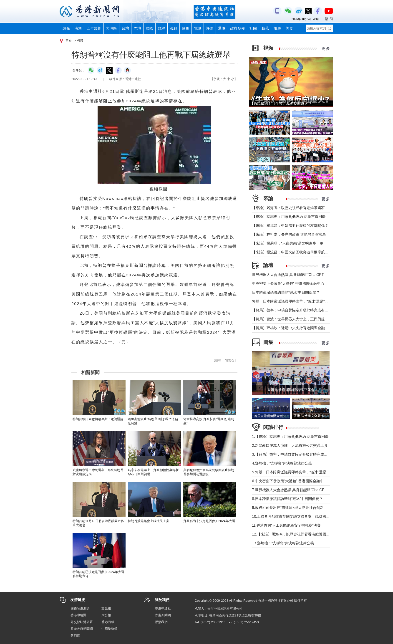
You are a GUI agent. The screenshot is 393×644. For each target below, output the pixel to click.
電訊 (197, 28)
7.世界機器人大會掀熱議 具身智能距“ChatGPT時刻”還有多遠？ (302, 490)
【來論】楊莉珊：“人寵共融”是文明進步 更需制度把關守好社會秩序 (307, 243)
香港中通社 (163, 608)
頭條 (66, 28)
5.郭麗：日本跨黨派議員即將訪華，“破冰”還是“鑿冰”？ (296, 472)
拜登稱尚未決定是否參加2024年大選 (209, 521)
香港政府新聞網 (82, 629)
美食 (289, 28)
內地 (137, 28)
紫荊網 (75, 635)
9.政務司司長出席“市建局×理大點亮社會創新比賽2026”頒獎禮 (301, 508)
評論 (209, 28)
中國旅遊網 (109, 629)
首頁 (69, 40)
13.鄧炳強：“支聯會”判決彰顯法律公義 (283, 543)
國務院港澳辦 (80, 608)
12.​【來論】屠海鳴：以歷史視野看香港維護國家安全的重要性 (302, 534)
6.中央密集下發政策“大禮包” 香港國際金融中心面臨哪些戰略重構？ (306, 481)
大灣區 (111, 28)
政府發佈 (237, 28)
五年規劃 (94, 28)
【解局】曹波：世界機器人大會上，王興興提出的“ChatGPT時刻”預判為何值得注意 (319, 319)
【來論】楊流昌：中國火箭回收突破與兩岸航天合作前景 (297, 252)
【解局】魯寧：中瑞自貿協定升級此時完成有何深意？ (295, 310)
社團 (253, 28)
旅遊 (277, 28)
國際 (149, 28)
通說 (221, 28)
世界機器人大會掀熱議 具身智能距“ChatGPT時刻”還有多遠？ (301, 275)
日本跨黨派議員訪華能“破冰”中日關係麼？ (286, 292)
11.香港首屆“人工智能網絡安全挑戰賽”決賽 (286, 525)
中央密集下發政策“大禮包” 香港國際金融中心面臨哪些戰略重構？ (304, 283)
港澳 (78, 28)
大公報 (106, 615)
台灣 (125, 28)
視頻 (173, 28)
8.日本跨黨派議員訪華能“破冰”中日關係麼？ (287, 499)
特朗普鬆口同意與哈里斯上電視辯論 (98, 419)
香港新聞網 (163, 615)
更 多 (326, 49)
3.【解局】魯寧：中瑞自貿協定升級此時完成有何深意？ (297, 454)
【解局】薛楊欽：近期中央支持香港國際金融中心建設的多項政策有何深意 (312, 328)
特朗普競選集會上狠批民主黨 (148, 521)
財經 (161, 28)
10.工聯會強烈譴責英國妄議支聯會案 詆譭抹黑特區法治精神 (302, 516)
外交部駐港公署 (82, 622)
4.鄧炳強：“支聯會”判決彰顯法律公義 (282, 463)
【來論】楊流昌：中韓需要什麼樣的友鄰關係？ (290, 225)
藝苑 (265, 28)
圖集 (185, 28)
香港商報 (107, 622)
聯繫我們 (161, 622)
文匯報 (106, 608)
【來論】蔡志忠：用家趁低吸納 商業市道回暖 (289, 217)
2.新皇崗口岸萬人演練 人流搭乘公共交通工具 (290, 445)
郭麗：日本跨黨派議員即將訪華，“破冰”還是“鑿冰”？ (294, 301)
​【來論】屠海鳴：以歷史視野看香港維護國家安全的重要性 (299, 208)
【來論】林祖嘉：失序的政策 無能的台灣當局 (289, 234)
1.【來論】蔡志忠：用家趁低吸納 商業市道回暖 (290, 437)
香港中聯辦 (78, 615)
